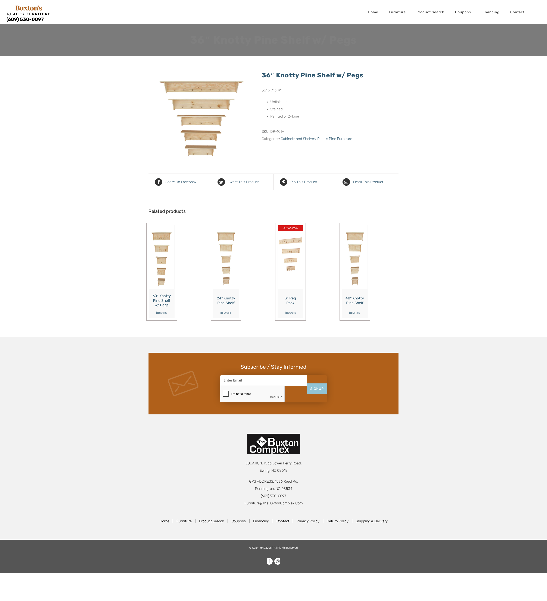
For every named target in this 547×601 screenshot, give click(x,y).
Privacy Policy (308, 521)
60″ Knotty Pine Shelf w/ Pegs (162, 300)
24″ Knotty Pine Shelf (226, 300)
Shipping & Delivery (372, 521)
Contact (282, 521)
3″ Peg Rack (290, 300)
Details (163, 312)
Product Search (211, 521)
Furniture (184, 521)
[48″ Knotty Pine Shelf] (355, 257)
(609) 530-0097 (25, 19)
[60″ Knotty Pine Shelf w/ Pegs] (161, 257)
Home (164, 521)
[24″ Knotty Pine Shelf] (226, 257)
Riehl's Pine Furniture (334, 139)
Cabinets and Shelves (298, 139)
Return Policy (337, 521)
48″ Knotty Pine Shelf (355, 300)
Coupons (238, 521)
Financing (261, 521)
